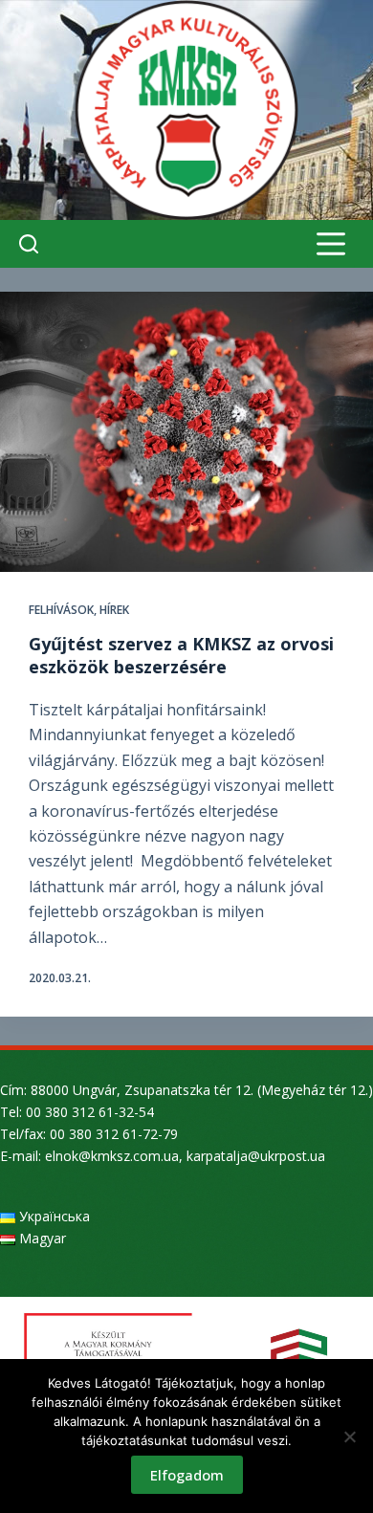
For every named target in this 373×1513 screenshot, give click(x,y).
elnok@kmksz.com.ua (112, 1156)
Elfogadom (187, 1474)
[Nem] (349, 1436)
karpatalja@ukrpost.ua (255, 1156)
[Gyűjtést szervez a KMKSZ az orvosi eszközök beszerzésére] (186, 432)
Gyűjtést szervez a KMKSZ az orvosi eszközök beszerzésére (181, 654)
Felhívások (61, 610)
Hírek (114, 610)
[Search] (28, 243)
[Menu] (331, 244)
